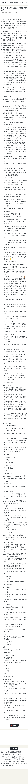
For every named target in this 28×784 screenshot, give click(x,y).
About (22, 2)
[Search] (26, 2)
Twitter (16, 2)
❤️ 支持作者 (14, 725)
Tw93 (3, 2)
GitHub (11, 2)
